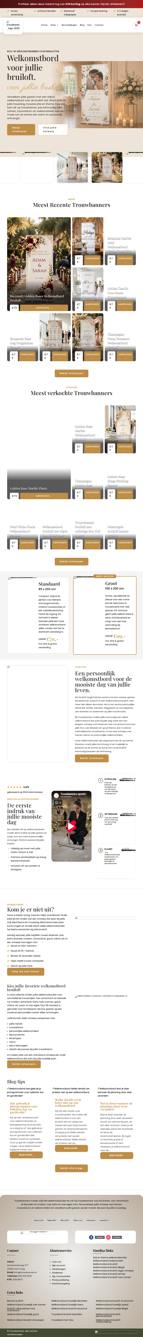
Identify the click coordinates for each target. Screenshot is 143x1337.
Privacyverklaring (60, 1279)
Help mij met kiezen (25, 971)
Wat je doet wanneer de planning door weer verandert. (116, 1106)
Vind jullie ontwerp (50, 129)
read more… (26, 1155)
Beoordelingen (69, 24)
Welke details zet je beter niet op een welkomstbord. (68, 1102)
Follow (99, 1237)
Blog (82, 24)
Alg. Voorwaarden (61, 1276)
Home (44, 24)
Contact (99, 24)
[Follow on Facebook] (91, 1237)
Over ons (56, 1261)
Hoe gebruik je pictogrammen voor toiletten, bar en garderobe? (23, 1107)
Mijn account (58, 1265)
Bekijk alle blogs (71, 1168)
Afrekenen (57, 1272)
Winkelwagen (59, 1269)
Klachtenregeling (61, 1283)
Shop (53, 24)
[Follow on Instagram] (108, 1237)
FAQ (89, 24)
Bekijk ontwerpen (19, 129)
